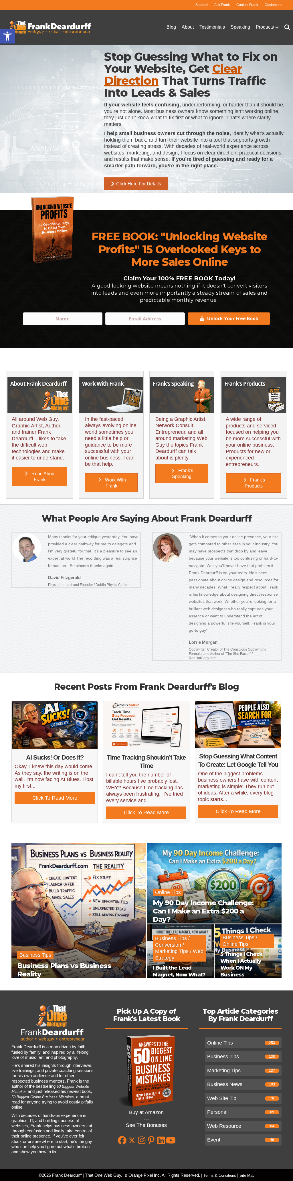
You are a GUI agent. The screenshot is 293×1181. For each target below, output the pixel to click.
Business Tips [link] (223, 1056)
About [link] (188, 27)
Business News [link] (224, 1084)
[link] (7, 36)
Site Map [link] (246, 1175)
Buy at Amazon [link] (146, 1112)
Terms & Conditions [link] (219, 1175)
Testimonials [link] (212, 27)
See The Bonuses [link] (146, 1125)
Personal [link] (217, 1112)
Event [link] (213, 1140)
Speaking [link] (240, 27)
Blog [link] (171, 27)
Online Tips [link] (220, 1043)
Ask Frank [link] (222, 5)
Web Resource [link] (224, 1126)
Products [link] (265, 27)
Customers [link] (273, 5)
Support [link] (201, 5)
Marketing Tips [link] (224, 1070)
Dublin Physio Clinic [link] (111, 585)
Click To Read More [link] (63, 798)
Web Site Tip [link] (221, 1098)
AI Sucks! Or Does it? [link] (55, 757)
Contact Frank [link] (247, 5)
